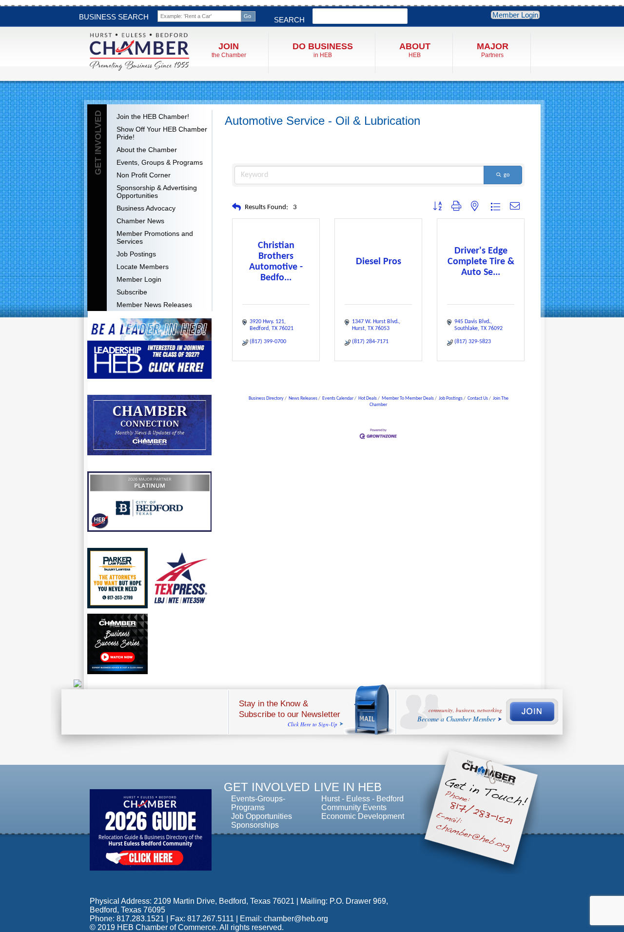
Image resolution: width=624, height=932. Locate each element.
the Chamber (229, 49)
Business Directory (266, 398)
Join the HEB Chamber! (153, 116)
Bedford (390, 799)
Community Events (354, 807)
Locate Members (143, 267)
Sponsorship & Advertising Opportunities (157, 191)
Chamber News (140, 221)
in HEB (322, 49)
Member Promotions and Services (155, 237)
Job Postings (136, 254)
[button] (236, 207)
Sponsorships (255, 825)
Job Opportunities (261, 816)
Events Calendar (337, 398)
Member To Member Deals (408, 398)
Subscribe (132, 292)
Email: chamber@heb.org (284, 918)
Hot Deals (367, 398)
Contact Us (478, 398)
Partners (492, 49)
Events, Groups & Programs (160, 162)
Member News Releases (154, 305)
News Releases (303, 398)
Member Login (515, 15)
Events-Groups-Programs (258, 803)
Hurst (330, 799)
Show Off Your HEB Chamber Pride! (162, 133)
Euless (358, 799)
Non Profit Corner (144, 175)
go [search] (506, 175)
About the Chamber (147, 150)
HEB (414, 49)
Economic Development (362, 816)
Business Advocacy (146, 208)
